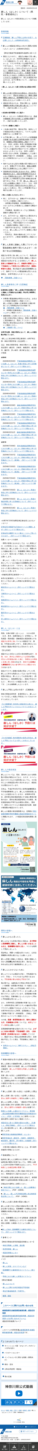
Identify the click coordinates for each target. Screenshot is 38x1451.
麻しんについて (9, 1284)
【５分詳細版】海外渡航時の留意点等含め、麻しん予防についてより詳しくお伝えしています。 (19, 740)
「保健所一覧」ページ (14, 327)
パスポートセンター (12, 1353)
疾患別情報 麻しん (10, 1249)
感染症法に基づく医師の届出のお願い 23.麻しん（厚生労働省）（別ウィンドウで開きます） (18, 1125)
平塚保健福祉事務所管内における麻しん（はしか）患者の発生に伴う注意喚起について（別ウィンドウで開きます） (19, 416)
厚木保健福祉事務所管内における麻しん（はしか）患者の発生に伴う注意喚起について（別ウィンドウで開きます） (19, 448)
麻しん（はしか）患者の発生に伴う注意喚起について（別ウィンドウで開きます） (19, 492)
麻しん (5, 1263)
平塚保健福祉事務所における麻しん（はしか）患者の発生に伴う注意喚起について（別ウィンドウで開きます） (19, 363)
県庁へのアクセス (28, 1431)
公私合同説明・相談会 (13, 1369)
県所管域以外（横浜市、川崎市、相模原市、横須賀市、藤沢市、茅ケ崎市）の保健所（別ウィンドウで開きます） (19, 1140)
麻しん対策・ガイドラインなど (14, 1266)
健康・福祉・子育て (12, 1410)
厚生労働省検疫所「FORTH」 (14, 1291)
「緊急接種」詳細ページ (13, 278)
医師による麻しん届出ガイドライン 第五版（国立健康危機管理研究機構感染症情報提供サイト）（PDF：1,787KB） (19, 1113)
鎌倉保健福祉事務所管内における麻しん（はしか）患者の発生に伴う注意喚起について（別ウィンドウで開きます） (19, 407)
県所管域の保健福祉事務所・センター (16, 1134)
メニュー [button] (35, 3)
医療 (20, 1410)
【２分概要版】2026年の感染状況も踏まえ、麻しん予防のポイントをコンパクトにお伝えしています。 (19, 706)
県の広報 (8, 1376)
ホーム (3, 1410)
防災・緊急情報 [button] (30, 4)
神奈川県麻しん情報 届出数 (14, 1245)
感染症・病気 (27, 1410)
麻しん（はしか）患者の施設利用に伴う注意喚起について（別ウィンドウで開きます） (19, 501)
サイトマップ (19, 1427)
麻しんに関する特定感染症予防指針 (16, 1287)
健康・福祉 (7, 1296)
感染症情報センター (10, 1253)
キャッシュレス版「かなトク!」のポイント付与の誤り (20, 1347)
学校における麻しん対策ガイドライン (17, 1276)
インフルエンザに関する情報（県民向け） (19, 1358)
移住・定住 (9, 1364)
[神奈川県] (6, 1431)
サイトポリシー (31, 1427)
